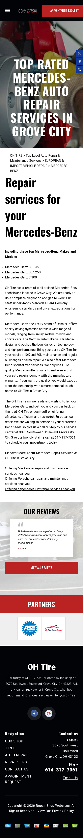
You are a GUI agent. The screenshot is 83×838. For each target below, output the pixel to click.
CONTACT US (17, 769)
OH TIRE (16, 155)
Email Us (70, 778)
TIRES (10, 748)
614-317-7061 (65, 437)
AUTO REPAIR (17, 755)
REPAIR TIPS (16, 762)
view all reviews (41, 567)
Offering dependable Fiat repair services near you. (40, 489)
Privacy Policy (63, 811)
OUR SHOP (14, 741)
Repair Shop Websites (53, 806)
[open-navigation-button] (7, 10)
